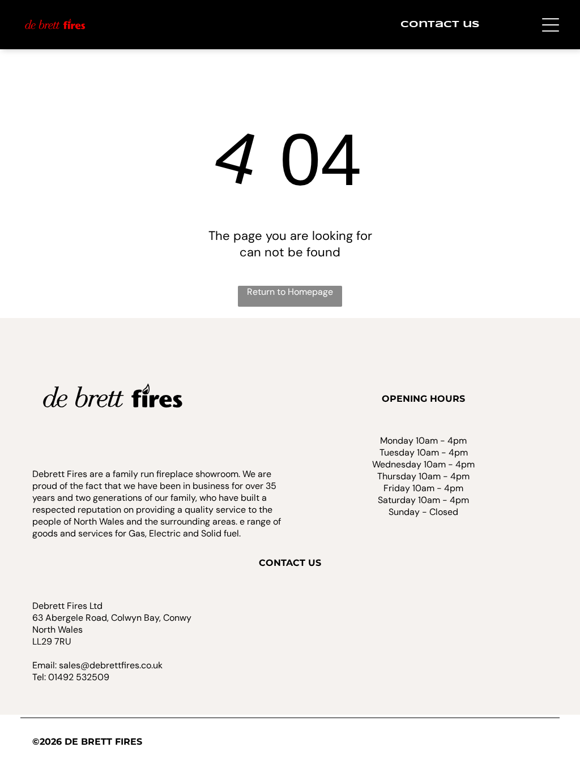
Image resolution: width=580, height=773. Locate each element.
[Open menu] (550, 24)
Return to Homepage (290, 292)
